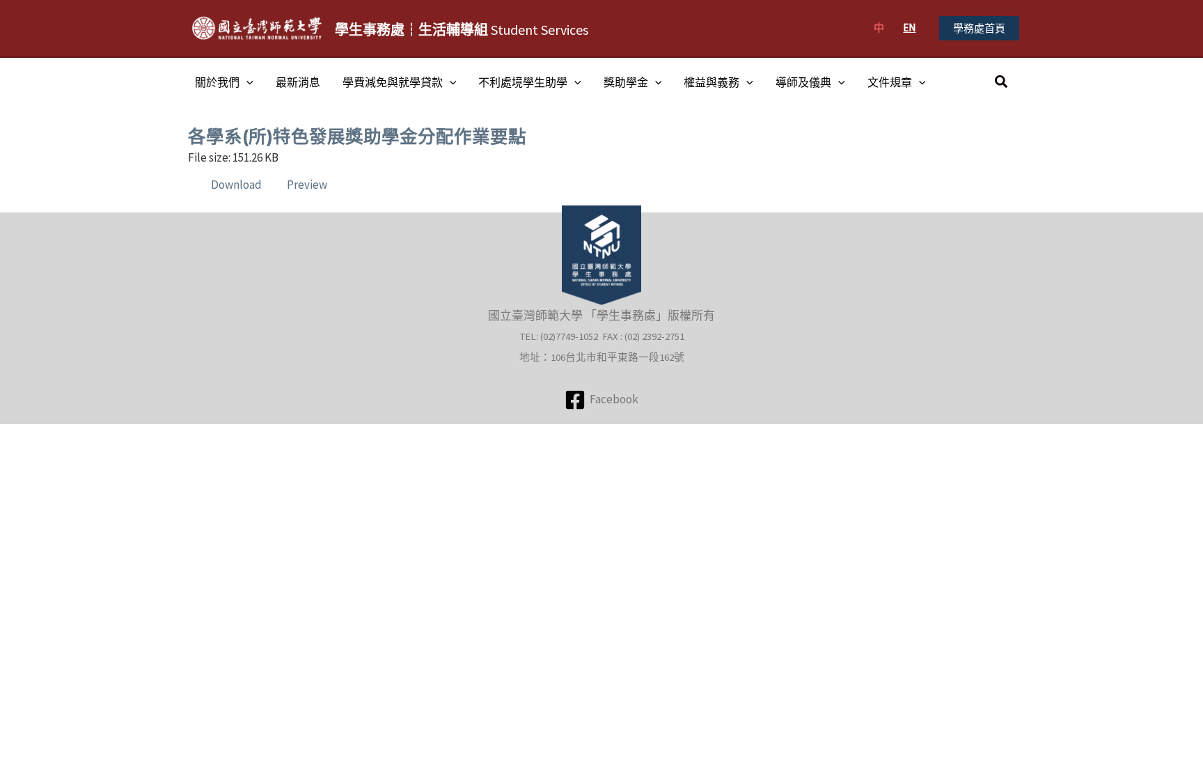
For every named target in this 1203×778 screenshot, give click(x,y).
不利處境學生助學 (522, 82)
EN (909, 27)
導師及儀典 (803, 82)
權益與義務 (711, 82)
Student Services (461, 29)
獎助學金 (626, 82)
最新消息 (298, 82)
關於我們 (217, 82)
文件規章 (889, 82)
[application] (246, 82)
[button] (979, 28)
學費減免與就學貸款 (393, 82)
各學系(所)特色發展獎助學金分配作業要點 (357, 136)
